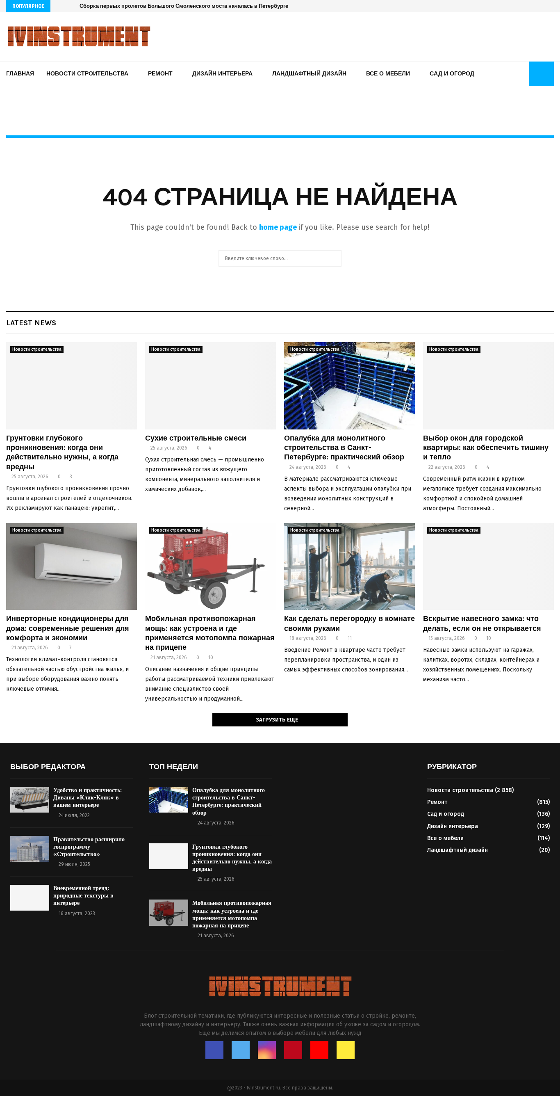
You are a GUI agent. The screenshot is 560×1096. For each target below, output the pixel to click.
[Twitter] (517, 6)
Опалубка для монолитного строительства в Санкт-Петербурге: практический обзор (344, 448)
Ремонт (160, 73)
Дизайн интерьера (222, 73)
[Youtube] (543, 6)
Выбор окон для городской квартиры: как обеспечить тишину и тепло (486, 448)
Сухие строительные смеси (195, 438)
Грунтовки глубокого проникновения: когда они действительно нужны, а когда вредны (62, 452)
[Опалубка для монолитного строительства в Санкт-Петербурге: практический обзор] (349, 385)
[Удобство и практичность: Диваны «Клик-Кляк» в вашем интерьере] (29, 800)
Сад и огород (452, 73)
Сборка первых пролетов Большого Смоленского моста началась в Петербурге (184, 6)
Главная (20, 73)
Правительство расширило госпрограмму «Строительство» (89, 847)
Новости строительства (87, 73)
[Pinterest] (534, 6)
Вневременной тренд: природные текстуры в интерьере (83, 895)
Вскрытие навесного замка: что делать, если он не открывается (482, 623)
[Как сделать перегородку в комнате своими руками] (349, 566)
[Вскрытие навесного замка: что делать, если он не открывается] (488, 566)
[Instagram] (526, 6)
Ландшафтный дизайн (309, 73)
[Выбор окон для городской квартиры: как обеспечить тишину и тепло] (488, 385)
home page (278, 227)
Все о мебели (388, 73)
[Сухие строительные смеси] (210, 385)
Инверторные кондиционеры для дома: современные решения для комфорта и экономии (67, 628)
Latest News (31, 322)
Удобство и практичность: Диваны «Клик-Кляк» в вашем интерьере (87, 797)
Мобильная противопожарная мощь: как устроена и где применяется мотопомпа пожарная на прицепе (210, 633)
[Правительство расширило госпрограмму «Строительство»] (29, 849)
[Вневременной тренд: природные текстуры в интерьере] (29, 898)
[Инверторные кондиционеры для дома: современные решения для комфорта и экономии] (71, 566)
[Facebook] (508, 6)
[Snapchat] (551, 6)
